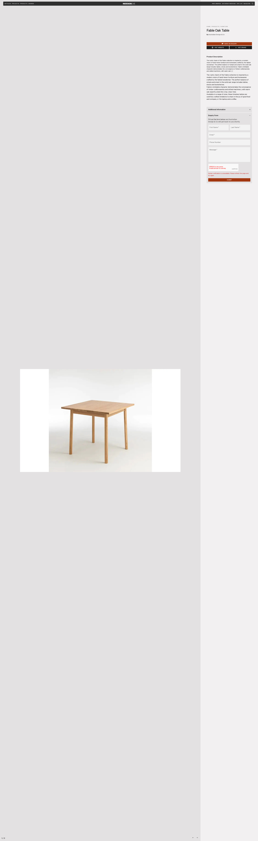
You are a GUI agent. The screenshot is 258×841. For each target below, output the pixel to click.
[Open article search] (252, 3)
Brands (31, 3)
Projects (15, 3)
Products (24, 3)
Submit (229, 180)
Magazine (247, 3)
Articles (8, 3)
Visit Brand (242, 47)
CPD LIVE (240, 3)
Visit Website (219, 47)
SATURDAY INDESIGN (229, 3)
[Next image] (197, 837)
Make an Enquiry (230, 44)
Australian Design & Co (217, 34)
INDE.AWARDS (216, 3)
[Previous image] (193, 837)
